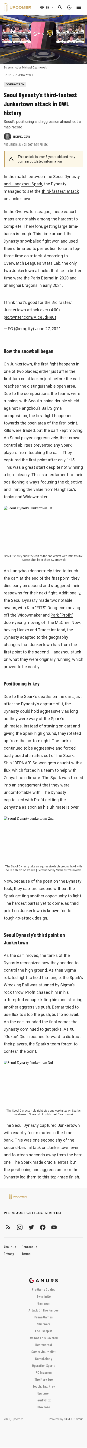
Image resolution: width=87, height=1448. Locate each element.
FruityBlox (43, 1400)
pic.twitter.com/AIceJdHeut (30, 317)
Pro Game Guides (43, 1289)
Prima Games (43, 1317)
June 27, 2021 (48, 328)
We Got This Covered (43, 1337)
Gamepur (43, 1303)
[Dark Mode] (69, 7)
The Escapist (43, 1331)
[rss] (8, 1227)
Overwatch (24, 75)
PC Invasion (43, 1372)
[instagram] (19, 1227)
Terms (26, 1253)
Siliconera (43, 1324)
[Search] (60, 7)
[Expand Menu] (78, 7)
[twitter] (31, 1227)
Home (7, 75)
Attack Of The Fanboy (43, 1310)
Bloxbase (43, 1407)
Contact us (29, 1246)
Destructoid (43, 1344)
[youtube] (54, 1227)
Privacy (9, 1253)
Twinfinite (44, 1296)
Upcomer (43, 1393)
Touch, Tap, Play (43, 1386)
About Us (10, 1246)
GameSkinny (43, 1358)
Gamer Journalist (43, 1351)
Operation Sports (43, 1365)
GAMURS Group (73, 1419)
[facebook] (42, 1227)
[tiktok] (62, 1227)
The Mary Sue (43, 1379)
